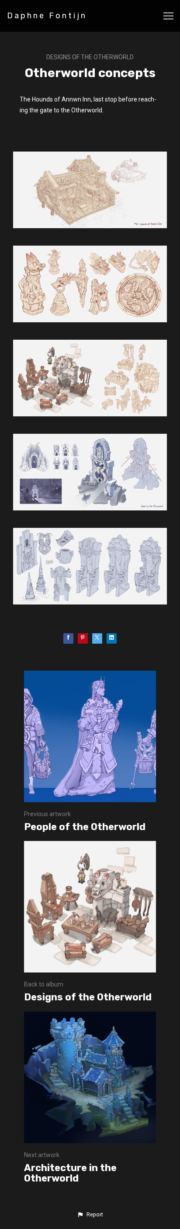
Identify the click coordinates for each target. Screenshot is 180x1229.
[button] (90, 1214)
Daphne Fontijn (47, 15)
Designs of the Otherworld (90, 57)
